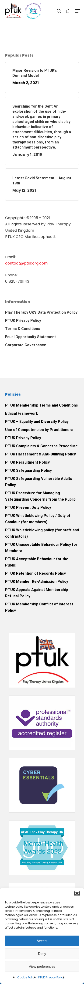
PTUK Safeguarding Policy (28, 470)
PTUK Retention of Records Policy (35, 573)
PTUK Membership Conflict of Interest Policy (39, 607)
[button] (77, 893)
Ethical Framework (21, 413)
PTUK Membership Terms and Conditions (41, 405)
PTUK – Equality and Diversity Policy (37, 421)
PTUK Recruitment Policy (27, 462)
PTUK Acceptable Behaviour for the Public (36, 562)
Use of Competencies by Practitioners (39, 430)
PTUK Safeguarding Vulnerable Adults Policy (38, 481)
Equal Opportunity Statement (30, 337)
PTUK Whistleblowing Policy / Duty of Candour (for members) (37, 518)
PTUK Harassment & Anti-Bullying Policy (40, 454)
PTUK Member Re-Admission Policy (36, 581)
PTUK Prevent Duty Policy (28, 507)
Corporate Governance (25, 345)
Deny (42, 954)
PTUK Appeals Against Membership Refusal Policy (36, 592)
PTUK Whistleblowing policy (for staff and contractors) (42, 533)
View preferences (42, 966)
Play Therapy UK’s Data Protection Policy (41, 312)
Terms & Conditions (22, 328)
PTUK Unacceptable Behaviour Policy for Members (41, 547)
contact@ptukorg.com (26, 263)
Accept (42, 941)
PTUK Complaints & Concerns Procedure (41, 446)
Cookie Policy (26, 977)
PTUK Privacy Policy (51, 977)
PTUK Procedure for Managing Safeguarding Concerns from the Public (40, 496)
